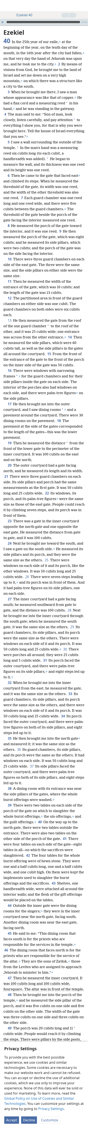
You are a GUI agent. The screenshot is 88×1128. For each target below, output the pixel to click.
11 (10, 281)
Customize (49, 1120)
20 (10, 465)
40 (40, 822)
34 (63, 716)
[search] (82, 5)
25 (47, 560)
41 (65, 838)
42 (28, 855)
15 (49, 353)
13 (10, 320)
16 (10, 370)
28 (69, 610)
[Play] (2, 22)
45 (10, 933)
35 (10, 738)
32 (10, 682)
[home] (6, 5)
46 (6, 950)
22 (47, 493)
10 (10, 259)
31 (45, 660)
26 (27, 576)
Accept (11, 1120)
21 (6, 476)
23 (10, 521)
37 (32, 766)
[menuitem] (6, 5)
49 (10, 1028)
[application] (44, 22)
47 (10, 978)
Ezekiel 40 (24, 15)
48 (10, 994)
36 (19, 749)
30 (65, 649)
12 (10, 298)
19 (10, 443)
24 (10, 543)
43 (54, 883)
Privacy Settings (51, 1108)
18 (59, 420)
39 (10, 805)
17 (10, 404)
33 (70, 693)
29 (72, 627)
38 (10, 788)
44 (10, 905)
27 (10, 599)
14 (70, 337)
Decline (29, 1120)
